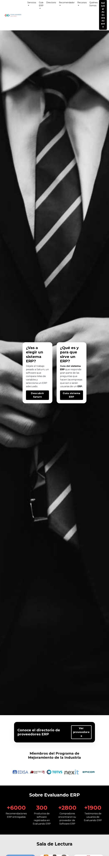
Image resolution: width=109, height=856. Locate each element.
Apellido (62, 409)
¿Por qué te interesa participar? (73, 450)
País (61, 427)
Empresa (63, 438)
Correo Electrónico (67, 415)
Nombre (62, 404)
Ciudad (62, 432)
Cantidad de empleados (69, 442)
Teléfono (63, 420)
